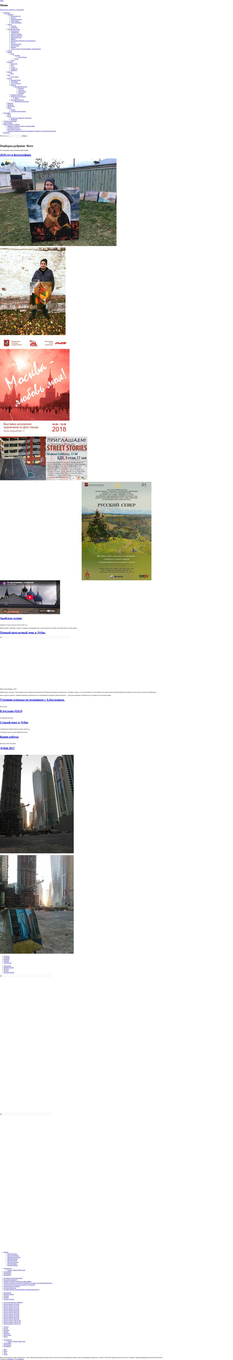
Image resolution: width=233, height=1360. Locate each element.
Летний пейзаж (12, 1263)
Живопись (7, 13)
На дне (13, 42)
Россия (9, 78)
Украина (13, 26)
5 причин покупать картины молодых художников (19, 1284)
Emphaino (21, 1359)
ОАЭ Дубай (14, 77)
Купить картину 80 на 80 (11, 1317)
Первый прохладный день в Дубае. (23, 632)
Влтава (13, 109)
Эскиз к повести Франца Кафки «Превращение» (26, 49)
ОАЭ (8, 75)
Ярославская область (17, 100)
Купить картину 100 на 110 (12, 1322)
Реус (12, 65)
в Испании (14, 27)
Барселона (14, 63)
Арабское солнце (11, 618)
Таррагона (14, 68)
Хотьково (21, 93)
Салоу (13, 67)
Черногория (11, 106)
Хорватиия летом (16, 19)
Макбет (13, 39)
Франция (10, 103)
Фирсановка (22, 91)
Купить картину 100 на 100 (12, 1320)
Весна (5, 1351)
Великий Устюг (16, 80)
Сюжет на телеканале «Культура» (21, 118)
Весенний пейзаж (12, 1262)
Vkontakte (7, 958)
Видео (9, 116)
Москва (13, 85)
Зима (5, 1349)
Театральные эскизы (13, 29)
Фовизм (6, 971)
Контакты (7, 132)
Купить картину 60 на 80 (11, 1314)
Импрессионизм (9, 967)
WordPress (10, 1359)
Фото (9, 114)
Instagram (6, 959)
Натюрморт (7, 1275)
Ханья (16, 59)
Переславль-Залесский (22, 101)
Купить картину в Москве (12, 124)
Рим (12, 73)
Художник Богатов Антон (16, 140)
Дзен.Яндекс (8, 963)
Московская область (21, 86)
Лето (5, 1353)
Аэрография (7, 1272)
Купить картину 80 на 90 (11, 1319)
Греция (9, 52)
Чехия (9, 108)
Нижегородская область (18, 96)
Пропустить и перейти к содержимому (12, 9)
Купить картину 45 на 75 (11, 1307)
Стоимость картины (13, 128)
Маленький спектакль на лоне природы (23, 41)
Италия (13, 18)
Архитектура (8, 1268)
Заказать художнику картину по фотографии (21, 126)
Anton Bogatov (8, 123)
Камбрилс (14, 70)
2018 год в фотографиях (15, 154)
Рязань (17, 98)
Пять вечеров (15, 45)
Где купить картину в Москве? (13, 1302)
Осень (5, 1354)
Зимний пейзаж (12, 1260)
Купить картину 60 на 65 (11, 1310)
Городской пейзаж (13, 1255)
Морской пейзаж (12, 1259)
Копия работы (9, 736)
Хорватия (10, 105)
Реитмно (17, 55)
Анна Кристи (15, 31)
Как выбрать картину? (14, 129)
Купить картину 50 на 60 (11, 1309)
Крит (12, 54)
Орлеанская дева (16, 44)
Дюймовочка (15, 32)
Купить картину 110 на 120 (12, 1324)
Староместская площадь (18, 111)
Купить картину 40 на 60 (11, 1305)
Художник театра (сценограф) (13, 1278)
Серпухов (21, 90)
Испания (10, 62)
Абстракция (7, 966)
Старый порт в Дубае (14, 722)
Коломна (21, 88)
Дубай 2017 (7, 748)
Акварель (10, 14)
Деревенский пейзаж (13, 1257)
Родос (13, 60)
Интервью (14, 119)
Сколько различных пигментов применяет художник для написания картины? (31, 131)
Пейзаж (6, 1252)
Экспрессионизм (9, 972)
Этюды (9, 24)
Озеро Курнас (22, 57)
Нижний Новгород (17, 95)
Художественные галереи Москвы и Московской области (21, 1289)
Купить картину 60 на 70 (11, 1312)
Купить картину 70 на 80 (11, 1315)
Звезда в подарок (16, 34)
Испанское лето (16, 16)
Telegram (6, 961)
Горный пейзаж (12, 1254)
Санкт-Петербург (16, 22)
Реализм (6, 969)
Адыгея (9, 50)
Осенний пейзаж (12, 1265)
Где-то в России (16, 83)
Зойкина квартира (16, 36)
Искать (2, 136)
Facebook (6, 956)
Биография (7, 113)
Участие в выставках (10, 121)
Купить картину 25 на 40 (11, 1304)
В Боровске (14, 82)
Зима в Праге (15, 21)
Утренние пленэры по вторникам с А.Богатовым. (32, 699)
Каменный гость (16, 37)
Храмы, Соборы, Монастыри (16, 1270)
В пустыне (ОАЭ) (11, 711)
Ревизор (13, 47)
